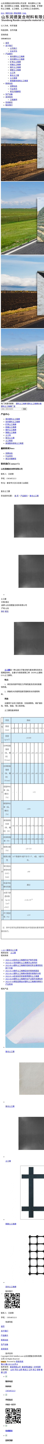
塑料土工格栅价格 (34, 404)
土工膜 (7, 670)
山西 (20, 1370)
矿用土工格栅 (15, 62)
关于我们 (9, 46)
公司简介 (13, 48)
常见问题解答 (15, 92)
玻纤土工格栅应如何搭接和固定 (22, 971)
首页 (7, 43)
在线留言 (9, 102)
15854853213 (10, 1391)
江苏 (30, 1370)
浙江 (34, 1370)
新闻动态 (9, 83)
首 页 (16, 496)
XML (24, 13)
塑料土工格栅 (21, 404)
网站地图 (17, 13)
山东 (12, 1370)
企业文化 (13, 51)
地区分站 (9, 13)
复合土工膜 (14, 75)
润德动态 (13, 86)
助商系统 (19, 1361)
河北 (16, 1370)
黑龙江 (25, 1370)
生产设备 (9, 94)
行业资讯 (13, 89)
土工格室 (13, 78)
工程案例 (13, 100)
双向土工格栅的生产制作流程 (21, 960)
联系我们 (9, 105)
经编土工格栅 (15, 65)
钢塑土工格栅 (15, 70)
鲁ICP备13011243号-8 (9, 1364)
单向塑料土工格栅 (17, 56)
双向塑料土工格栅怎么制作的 (21, 963)
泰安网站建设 (27, 1367)
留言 (7, 611)
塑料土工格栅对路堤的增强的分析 (23, 973)
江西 (5, 1372)
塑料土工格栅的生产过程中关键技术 (24, 979)
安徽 (38, 1370)
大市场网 (37, 1367)
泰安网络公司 (15, 1367)
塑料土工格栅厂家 (8, 406)
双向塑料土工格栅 (17, 59)
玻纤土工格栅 (15, 67)
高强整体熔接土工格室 (19, 81)
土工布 (12, 73)
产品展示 (9, 54)
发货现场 (9, 97)
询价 (3, 611)
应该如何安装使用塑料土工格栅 (22, 976)
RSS (2, 13)
